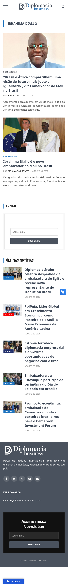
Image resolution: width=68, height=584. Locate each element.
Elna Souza (13, 95)
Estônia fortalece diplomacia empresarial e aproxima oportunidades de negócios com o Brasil (44, 352)
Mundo (8, 351)
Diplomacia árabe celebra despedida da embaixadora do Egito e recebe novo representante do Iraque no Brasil (44, 280)
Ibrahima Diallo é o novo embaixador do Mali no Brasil (27, 163)
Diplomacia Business (18, 171)
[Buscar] (63, 7)
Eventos (9, 277)
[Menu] (5, 7)
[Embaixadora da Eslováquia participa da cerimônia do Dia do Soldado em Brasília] (12, 379)
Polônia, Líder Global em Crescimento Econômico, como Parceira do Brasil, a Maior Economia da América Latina (42, 317)
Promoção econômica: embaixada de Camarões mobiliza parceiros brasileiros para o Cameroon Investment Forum (43, 414)
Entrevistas (10, 72)
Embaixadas (10, 156)
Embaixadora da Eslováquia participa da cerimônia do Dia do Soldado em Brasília (44, 382)
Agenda (8, 314)
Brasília (9, 383)
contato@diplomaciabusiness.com (22, 500)
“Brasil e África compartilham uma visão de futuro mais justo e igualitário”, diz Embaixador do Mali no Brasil (33, 84)
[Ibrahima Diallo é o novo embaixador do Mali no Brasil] (34, 135)
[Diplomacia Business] (35, 7)
